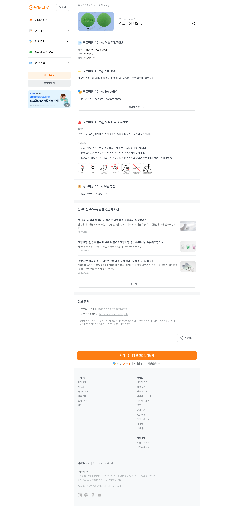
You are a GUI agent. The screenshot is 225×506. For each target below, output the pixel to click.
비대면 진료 (142, 382)
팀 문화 (81, 387)
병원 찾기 (141, 387)
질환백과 (141, 428)
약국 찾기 (141, 405)
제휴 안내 (82, 396)
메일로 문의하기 (144, 447)
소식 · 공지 (83, 400)
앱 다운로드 (49, 75)
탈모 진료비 (142, 391)
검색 (64, 7)
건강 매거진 (142, 410)
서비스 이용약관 (105, 463)
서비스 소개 (83, 391)
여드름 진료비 (143, 400)
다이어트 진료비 (144, 396)
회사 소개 (82, 382)
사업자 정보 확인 (115, 480)
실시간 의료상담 (144, 419)
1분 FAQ (141, 414)
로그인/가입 (49, 83)
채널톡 (150, 443)
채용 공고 (82, 405)
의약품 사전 (142, 423)
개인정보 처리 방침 (86, 463)
